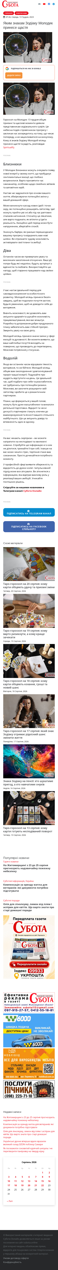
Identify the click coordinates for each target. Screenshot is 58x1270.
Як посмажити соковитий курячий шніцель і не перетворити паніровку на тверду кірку (27, 1150)
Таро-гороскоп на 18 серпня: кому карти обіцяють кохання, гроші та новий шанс (25, 684)
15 (42, 1181)
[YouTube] (44, 4)
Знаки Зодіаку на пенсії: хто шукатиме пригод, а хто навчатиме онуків (28, 782)
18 (15, 1185)
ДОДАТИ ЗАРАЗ (14, 75)
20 (29, 1185)
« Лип (10, 1201)
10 (9, 1181)
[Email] (39, 4)
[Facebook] (49, 4)
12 (22, 1181)
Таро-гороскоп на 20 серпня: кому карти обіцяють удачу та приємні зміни (29, 585)
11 (15, 1181)
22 (42, 1185)
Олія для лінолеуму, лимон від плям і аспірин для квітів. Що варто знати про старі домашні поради (28, 907)
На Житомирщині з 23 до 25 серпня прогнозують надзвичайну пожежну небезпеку (26, 868)
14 (36, 1181)
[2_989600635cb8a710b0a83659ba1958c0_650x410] (29, 99)
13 (29, 1181)
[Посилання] (10, 4)
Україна (29, 881)
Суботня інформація (13, 881)
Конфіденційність (12, 1262)
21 (36, 1185)
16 (49, 1181)
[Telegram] (54, 4)
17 (9, 1185)
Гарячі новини (10, 861)
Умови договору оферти (16, 1258)
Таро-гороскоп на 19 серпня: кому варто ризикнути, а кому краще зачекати (25, 634)
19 (22, 1185)
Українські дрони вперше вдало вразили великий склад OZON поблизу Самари (24, 1143)
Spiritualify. (9, 147)
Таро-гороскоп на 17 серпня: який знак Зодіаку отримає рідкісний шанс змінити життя (28, 734)
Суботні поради (11, 900)
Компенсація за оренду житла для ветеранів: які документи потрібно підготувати (25, 887)
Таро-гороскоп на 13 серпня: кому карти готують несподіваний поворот (27, 829)
